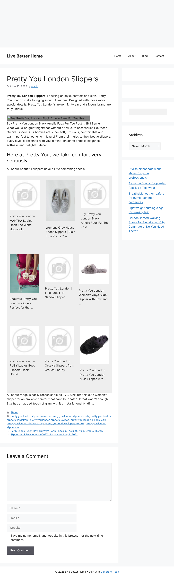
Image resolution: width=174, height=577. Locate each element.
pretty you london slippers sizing (25, 423)
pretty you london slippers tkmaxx (64, 423)
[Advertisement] (87, 23)
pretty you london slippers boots (70, 416)
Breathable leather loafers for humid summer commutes (146, 198)
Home (117, 55)
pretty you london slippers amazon (30, 416)
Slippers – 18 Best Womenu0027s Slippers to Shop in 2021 (44, 434)
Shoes (14, 412)
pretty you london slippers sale (88, 419)
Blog (145, 55)
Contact (159, 55)
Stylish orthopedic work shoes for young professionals (145, 173)
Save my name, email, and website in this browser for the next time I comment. (58, 538)
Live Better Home (25, 56)
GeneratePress (110, 571)
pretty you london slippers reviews (49, 419)
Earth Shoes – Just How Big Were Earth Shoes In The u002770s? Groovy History (57, 430)
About (131, 55)
